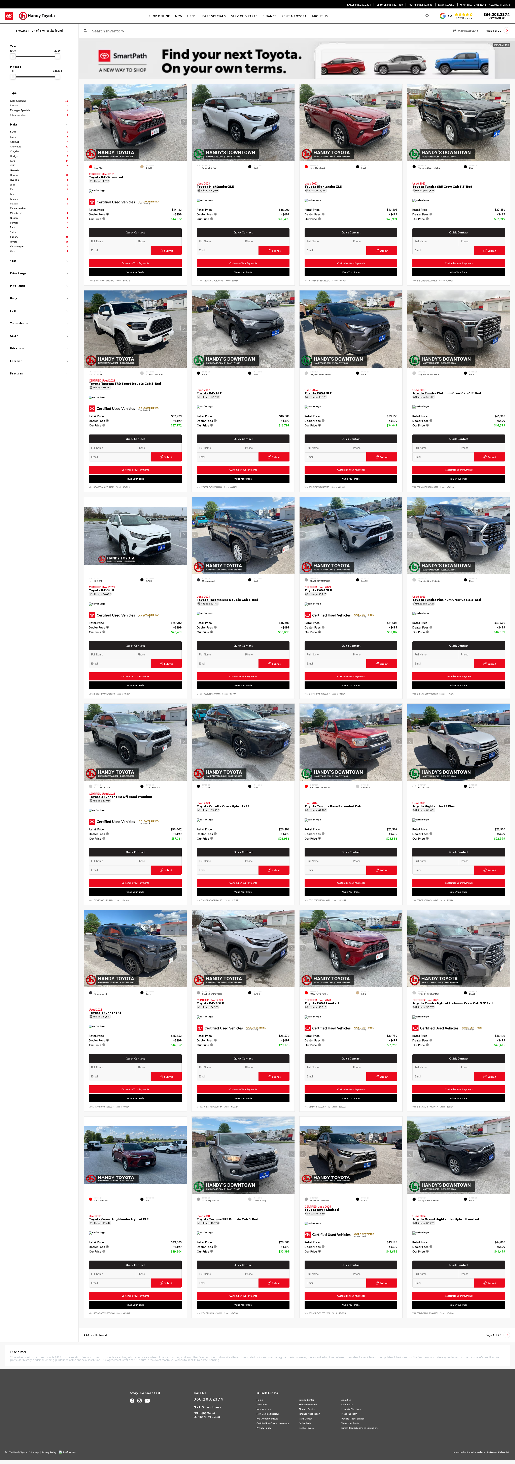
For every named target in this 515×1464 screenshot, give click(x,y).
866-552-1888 (390, 4)
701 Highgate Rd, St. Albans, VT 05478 (486, 4)
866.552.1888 (420, 4)
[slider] (13, 56)
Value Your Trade (135, 272)
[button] (183, 121)
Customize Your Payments (135, 263)
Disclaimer (501, 45)
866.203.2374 (359, 4)
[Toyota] (9, 16)
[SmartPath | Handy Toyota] (297, 58)
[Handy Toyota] (38, 16)
